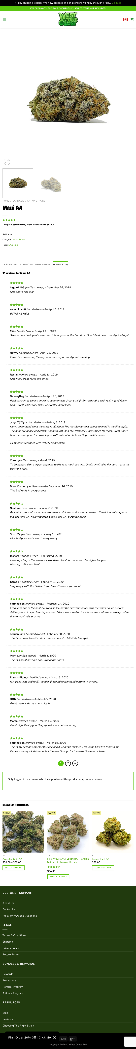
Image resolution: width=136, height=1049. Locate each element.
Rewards (7, 974)
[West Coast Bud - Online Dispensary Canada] (68, 19)
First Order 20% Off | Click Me (29, 1037)
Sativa (15, 244)
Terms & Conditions (14, 935)
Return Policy (10, 954)
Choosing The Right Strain (18, 1026)
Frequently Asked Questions (19, 916)
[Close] (54, 1037)
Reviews (7, 1019)
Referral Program (12, 987)
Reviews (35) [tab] (60, 264)
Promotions (9, 980)
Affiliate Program (12, 993)
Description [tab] (10, 264)
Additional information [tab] (35, 264)
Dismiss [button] (116, 3)
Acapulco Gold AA (12, 859)
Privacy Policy (10, 948)
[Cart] (132, 19)
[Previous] (9, 100)
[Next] (127, 100)
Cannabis (18, 200)
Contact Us (9, 909)
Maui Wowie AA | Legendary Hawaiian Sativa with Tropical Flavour (68, 860)
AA (9, 244)
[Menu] (4, 19)
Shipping (7, 942)
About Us (8, 903)
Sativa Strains (36, 200)
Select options (13, 867)
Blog (5, 1013)
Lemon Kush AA (100, 859)
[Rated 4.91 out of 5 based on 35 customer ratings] (68, 220)
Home (5, 200)
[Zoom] (7, 162)
